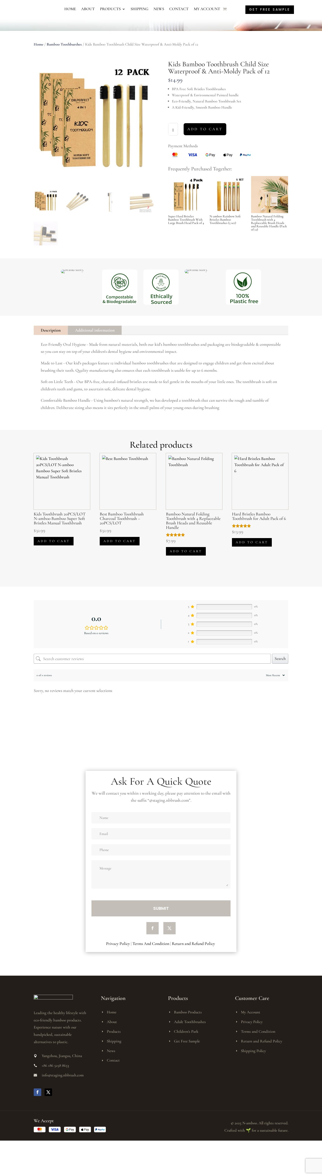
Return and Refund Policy (194, 943)
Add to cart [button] (53, 541)
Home (38, 44)
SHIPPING (139, 8)
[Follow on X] (169, 928)
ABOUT (88, 8)
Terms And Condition (150, 943)
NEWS (158, 8)
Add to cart (205, 129)
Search (280, 658)
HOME (70, 8)
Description (51, 330)
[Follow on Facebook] (152, 928)
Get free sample (269, 9)
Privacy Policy (118, 943)
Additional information (95, 330)
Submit (161, 908)
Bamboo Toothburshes (64, 44)
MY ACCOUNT (207, 8)
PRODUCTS (110, 8)
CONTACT (179, 8)
